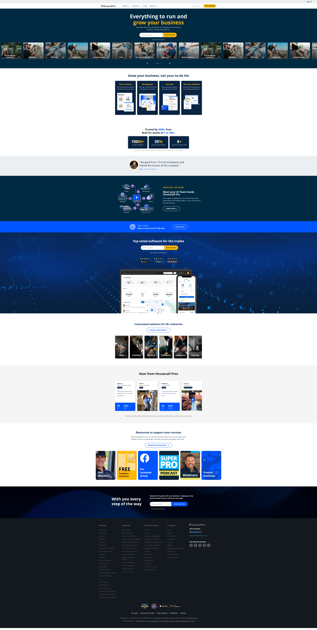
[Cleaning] (195, 347)
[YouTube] (191, 545)
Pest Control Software (128, 548)
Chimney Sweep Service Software (129, 558)
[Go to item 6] (159, 63)
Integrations (148, 557)
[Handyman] (180, 347)
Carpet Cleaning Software (130, 545)
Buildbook (173, 613)
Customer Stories (150, 570)
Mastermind (148, 554)
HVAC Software (126, 530)
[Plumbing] (136, 347)
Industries (126, 525)
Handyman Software (128, 554)
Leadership (170, 539)
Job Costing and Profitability (107, 591)
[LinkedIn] (200, 545)
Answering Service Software (107, 597)
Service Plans (103, 582)
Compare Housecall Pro (152, 539)
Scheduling (102, 530)
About (169, 530)
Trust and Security (173, 554)
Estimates (102, 536)
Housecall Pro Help (147, 613)
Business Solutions (105, 560)
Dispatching (102, 533)
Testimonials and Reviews (175, 548)
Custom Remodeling (128, 562)
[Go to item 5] (158, 63)
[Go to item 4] (157, 63)
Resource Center (152, 525)
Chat (100, 579)
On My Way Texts (104, 585)
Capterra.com (193, 618)
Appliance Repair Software (130, 542)
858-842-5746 (180, 227)
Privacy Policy (141, 621)
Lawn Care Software (128, 572)
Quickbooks (102, 545)
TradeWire (148, 564)
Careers (169, 533)
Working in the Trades (151, 548)
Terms (193, 621)
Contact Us (170, 551)
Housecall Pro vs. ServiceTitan (154, 542)
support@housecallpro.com (198, 536)
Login (308, 1)
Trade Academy (162, 613)
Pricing (147, 533)
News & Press (149, 560)
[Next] (169, 63)
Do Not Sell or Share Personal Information (175, 621)
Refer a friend (171, 536)
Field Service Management (153, 536)
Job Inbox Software (105, 570)
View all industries (158, 330)
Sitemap (183, 613)
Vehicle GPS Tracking (105, 576)
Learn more (170, 209)
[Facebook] (195, 545)
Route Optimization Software (108, 573)
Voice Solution (103, 564)
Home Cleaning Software (129, 551)
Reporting (102, 554)
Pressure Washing (127, 566)
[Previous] (147, 63)
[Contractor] (166, 347)
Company (171, 525)
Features (102, 525)
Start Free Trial (210, 6)
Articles (147, 530)
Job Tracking (103, 567)
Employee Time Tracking (106, 548)
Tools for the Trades (151, 567)
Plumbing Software (128, 533)
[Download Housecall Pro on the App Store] (163, 606)
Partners (170, 542)
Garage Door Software (129, 536)
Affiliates (170, 545)
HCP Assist (102, 542)
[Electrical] (151, 347)
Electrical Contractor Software (131, 539)
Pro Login (134, 613)
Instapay (101, 557)
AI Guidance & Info (173, 557)
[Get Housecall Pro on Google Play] (175, 606)
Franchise (148, 551)
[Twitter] (208, 545)
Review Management (105, 551)
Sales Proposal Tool (105, 588)
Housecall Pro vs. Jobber (152, 545)
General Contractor (128, 569)
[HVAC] (121, 347)
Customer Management (106, 594)
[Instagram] (204, 545)
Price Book (102, 539)
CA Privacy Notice (153, 621)
